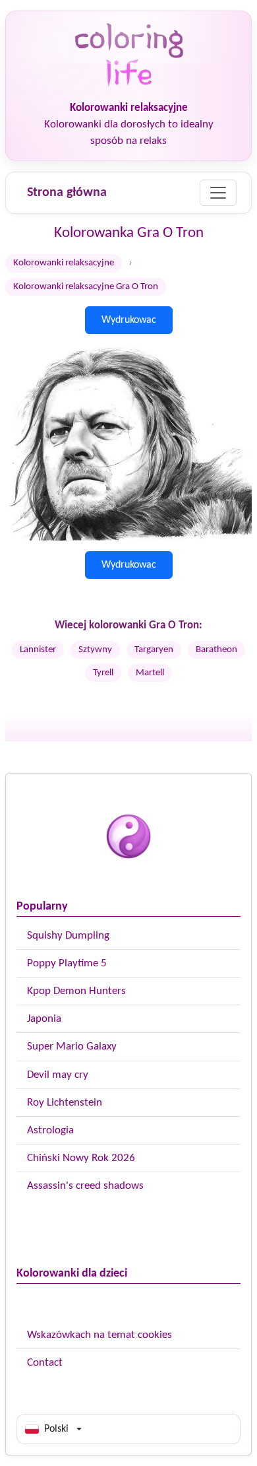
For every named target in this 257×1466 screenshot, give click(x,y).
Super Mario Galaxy (72, 1046)
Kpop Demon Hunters (76, 991)
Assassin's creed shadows (85, 1185)
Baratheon (216, 650)
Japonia (44, 1018)
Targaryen (153, 650)
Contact (45, 1362)
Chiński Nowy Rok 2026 (81, 1158)
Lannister (38, 650)
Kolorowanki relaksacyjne (63, 263)
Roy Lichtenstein (64, 1102)
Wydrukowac (128, 320)
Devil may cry (57, 1075)
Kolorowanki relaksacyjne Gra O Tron (85, 287)
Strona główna (67, 192)
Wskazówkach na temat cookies (99, 1335)
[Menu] (218, 193)
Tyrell (103, 673)
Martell (150, 673)
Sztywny (95, 650)
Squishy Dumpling (68, 935)
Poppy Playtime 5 (67, 963)
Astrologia (50, 1130)
